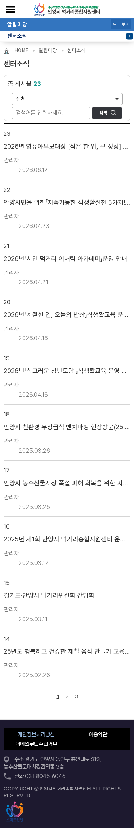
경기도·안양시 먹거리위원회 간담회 (49, 595)
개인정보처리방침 (36, 734)
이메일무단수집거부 (36, 744)
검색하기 (107, 113)
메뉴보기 (10, 9)
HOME (21, 50)
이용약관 (98, 734)
